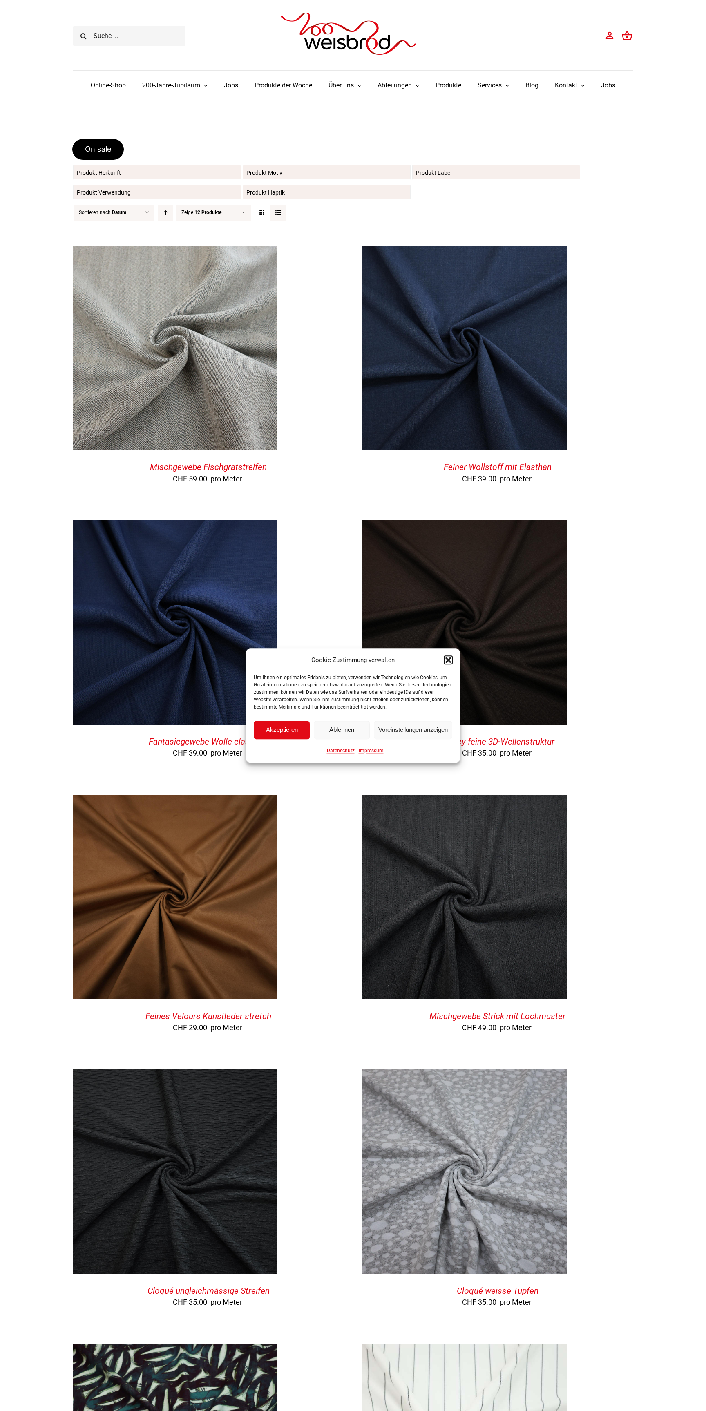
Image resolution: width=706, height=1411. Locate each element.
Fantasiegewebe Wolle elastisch (208, 742)
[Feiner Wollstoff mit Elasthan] (464, 252)
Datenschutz (341, 751)
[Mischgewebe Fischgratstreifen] (175, 252)
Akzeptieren (282, 729)
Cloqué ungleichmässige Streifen (208, 1291)
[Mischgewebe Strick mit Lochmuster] (464, 801)
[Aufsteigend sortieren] (165, 212)
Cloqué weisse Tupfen (497, 1291)
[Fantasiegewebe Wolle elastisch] (175, 526)
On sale (98, 149)
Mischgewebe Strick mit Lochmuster (497, 1016)
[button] (448, 660)
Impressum (371, 751)
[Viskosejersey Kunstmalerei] (175, 1350)
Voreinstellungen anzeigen (413, 729)
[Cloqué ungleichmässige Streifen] (175, 1075)
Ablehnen (341, 729)
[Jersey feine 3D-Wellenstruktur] (464, 526)
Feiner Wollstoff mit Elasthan (498, 467)
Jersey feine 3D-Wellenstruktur (497, 742)
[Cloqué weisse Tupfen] (464, 1075)
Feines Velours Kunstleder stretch (208, 1016)
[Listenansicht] (278, 213)
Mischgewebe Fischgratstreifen (208, 467)
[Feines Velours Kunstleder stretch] (175, 801)
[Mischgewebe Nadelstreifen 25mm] (464, 1350)
